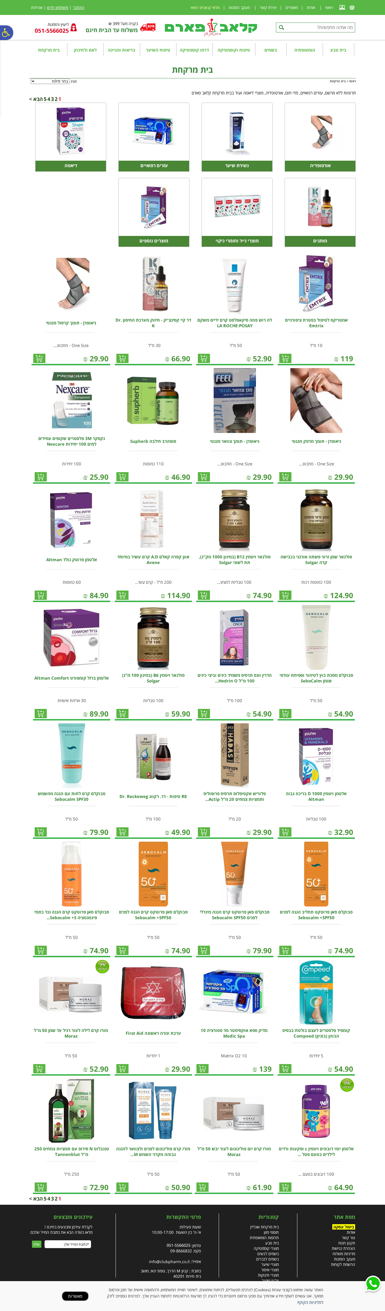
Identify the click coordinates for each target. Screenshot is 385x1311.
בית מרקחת (49, 50)
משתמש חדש (57, 7)
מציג (73, 81)
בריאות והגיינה (121, 50)
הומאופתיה (304, 50)
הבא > (36, 99)
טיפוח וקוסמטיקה (234, 50)
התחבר (78, 7)
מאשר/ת (75, 1296)
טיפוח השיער (158, 50)
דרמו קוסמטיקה (194, 50)
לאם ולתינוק (85, 50)
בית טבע (338, 50)
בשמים (270, 50)
